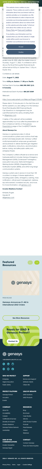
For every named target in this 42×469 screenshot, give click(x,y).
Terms (13, 464)
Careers (5, 416)
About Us (5, 410)
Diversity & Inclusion (9, 422)
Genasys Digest (7, 448)
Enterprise (6, 379)
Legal (18, 464)
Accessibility (6, 413)
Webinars (26, 433)
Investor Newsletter (8, 445)
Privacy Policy (6, 464)
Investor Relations (8, 424)
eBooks (25, 419)
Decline (21, 52)
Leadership (6, 430)
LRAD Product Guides (30, 422)
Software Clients (28, 382)
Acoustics (6, 397)
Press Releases (27, 427)
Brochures (26, 413)
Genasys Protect (8, 394)
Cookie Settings (27, 464)
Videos (25, 430)
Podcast (25, 424)
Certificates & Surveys (9, 419)
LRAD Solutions (27, 394)
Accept (21, 47)
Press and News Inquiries (30, 446)
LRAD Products (27, 397)
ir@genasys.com (10, 115)
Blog (24, 410)
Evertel (5, 400)
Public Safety (7, 385)
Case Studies (27, 416)
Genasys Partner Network (11, 427)
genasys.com (26, 185)
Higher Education (8, 382)
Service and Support (29, 379)
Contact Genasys (28, 443)
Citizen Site (26, 385)
